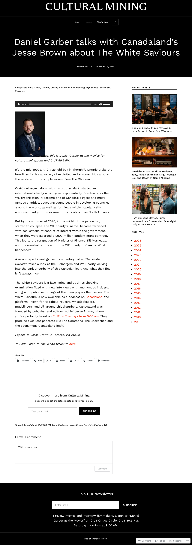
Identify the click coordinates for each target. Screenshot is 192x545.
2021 (137, 264)
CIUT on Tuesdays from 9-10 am (75, 316)
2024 (137, 250)
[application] (64, 104)
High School (92, 87)
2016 (137, 288)
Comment (102, 468)
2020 (137, 269)
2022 (137, 260)
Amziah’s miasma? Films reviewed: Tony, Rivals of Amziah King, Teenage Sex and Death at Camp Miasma (154, 174)
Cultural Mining (96, 7)
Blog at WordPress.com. (96, 538)
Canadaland (94, 297)
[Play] (19, 104)
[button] (30, 134)
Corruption (64, 87)
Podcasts (20, 91)
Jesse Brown (76, 425)
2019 (137, 274)
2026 (137, 240)
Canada (46, 87)
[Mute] (100, 104)
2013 (137, 303)
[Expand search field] (115, 22)
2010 (137, 317)
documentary (77, 87)
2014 (137, 298)
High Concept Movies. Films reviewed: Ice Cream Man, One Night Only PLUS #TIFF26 (154, 221)
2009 (137, 322)
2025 (137, 245)
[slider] (107, 104)
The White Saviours (93, 425)
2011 (137, 312)
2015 (137, 293)
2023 (137, 255)
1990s (30, 87)
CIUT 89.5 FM (44, 425)
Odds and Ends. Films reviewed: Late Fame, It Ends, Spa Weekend (152, 130)
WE (105, 425)
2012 (137, 307)
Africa (37, 87)
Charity (54, 87)
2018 (137, 279)
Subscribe (89, 411)
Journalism (104, 87)
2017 (137, 283)
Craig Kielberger (60, 425)
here (72, 344)
